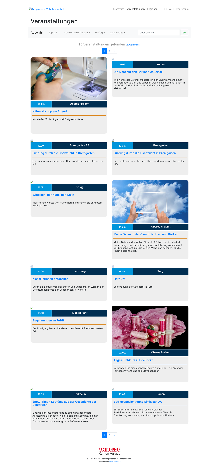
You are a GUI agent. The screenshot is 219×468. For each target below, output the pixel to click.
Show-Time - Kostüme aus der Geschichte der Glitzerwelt (64, 403)
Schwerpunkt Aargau (76, 32)
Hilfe (164, 8)
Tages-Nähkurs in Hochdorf (133, 360)
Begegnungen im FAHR (48, 320)
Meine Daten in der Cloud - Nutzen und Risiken (146, 234)
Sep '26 (53, 32)
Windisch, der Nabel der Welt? (53, 195)
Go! (184, 32)
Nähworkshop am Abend (49, 111)
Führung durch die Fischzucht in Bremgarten (63, 153)
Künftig (99, 32)
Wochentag (116, 32)
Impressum (182, 8)
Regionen (152, 8)
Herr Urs (119, 279)
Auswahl (37, 32)
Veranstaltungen (135, 8)
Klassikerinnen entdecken (50, 279)
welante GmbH (115, 461)
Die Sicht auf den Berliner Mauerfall (138, 72)
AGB (171, 8)
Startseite (118, 8)
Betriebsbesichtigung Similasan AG (138, 401)
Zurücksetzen (133, 45)
